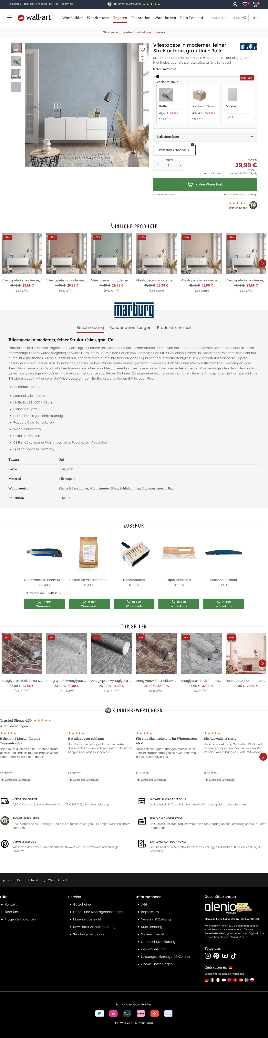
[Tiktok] (234, 956)
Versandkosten (25, 799)
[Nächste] (262, 263)
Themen (29, 4)
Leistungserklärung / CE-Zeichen (166, 956)
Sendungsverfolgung (89, 934)
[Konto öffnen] (235, 4)
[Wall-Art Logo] (34, 17)
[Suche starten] (245, 18)
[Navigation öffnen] (10, 17)
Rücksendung (151, 927)
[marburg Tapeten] (244, 46)
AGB (144, 904)
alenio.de (210, 919)
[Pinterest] (216, 956)
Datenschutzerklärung (31, 880)
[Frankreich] (212, 980)
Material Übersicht (87, 919)
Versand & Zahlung (156, 919)
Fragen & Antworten (20, 919)
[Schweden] (246, 980)
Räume (53, 4)
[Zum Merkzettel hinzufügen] (143, 49)
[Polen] (252, 980)
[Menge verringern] (157, 165)
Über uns (12, 912)
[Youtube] (225, 956)
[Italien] (218, 980)
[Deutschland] (207, 980)
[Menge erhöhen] (180, 165)
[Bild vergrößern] (143, 58)
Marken (41, 4)
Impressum (7, 880)
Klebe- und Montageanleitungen (98, 912)
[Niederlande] (224, 980)
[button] (87, 105)
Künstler (66, 4)
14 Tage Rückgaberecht (168, 799)
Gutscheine (82, 904)
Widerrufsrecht (57, 880)
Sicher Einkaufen (26, 818)
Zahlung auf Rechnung (168, 842)
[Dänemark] (229, 980)
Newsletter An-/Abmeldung (94, 927)
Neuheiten (14, 4)
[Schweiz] (235, 980)
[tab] (90, 328)
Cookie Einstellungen (157, 964)
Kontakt (10, 904)
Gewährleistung (153, 949)
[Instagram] (208, 956)
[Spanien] (241, 980)
